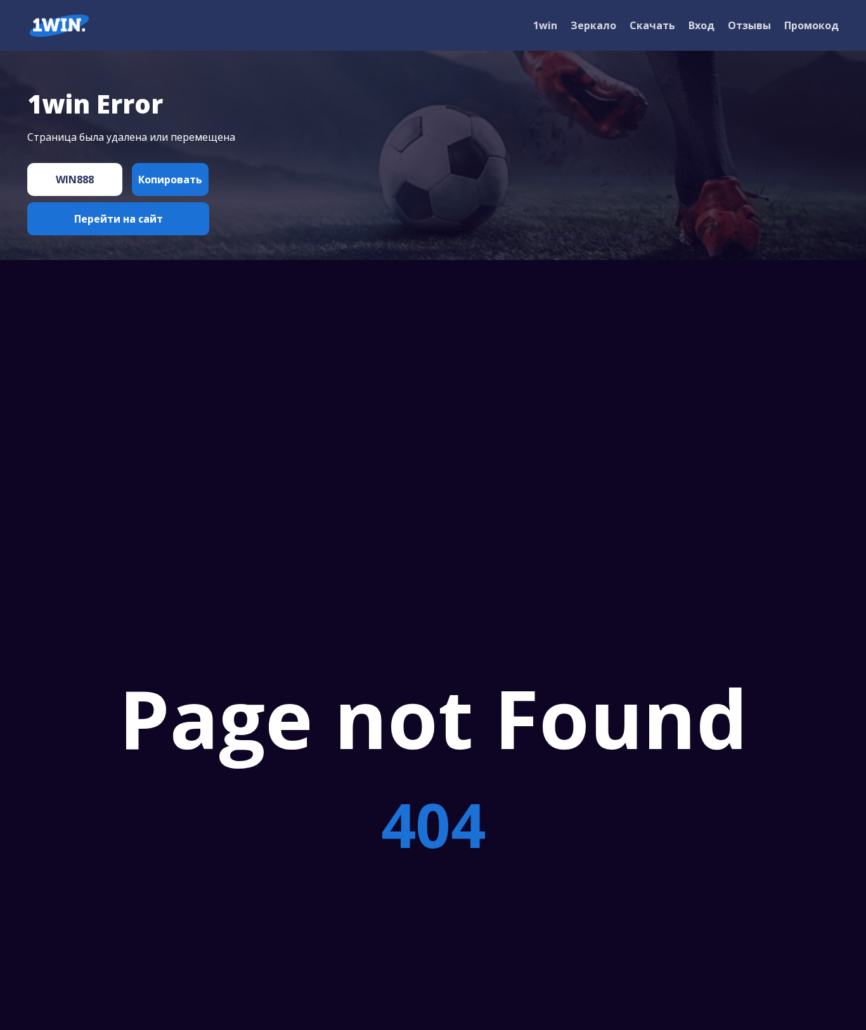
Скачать (652, 25)
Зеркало (593, 25)
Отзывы (749, 25)
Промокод (811, 25)
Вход (701, 25)
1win (545, 25)
